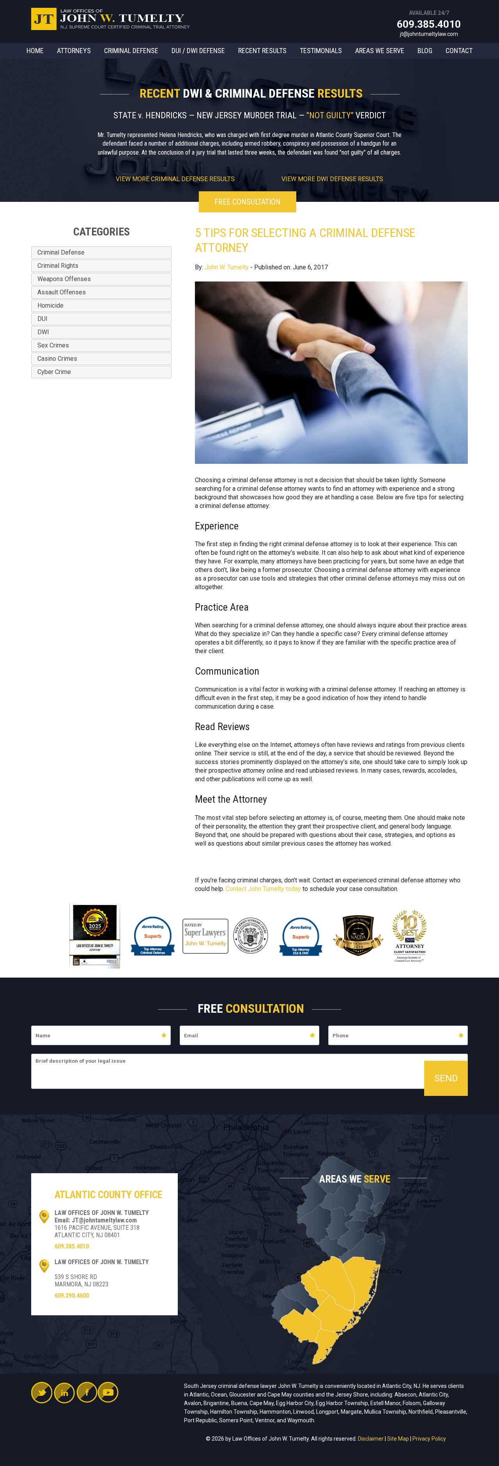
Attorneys (74, 50)
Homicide (50, 305)
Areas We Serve (379, 50)
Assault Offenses (61, 292)
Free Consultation (247, 202)
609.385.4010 (429, 24)
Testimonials (321, 50)
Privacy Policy (429, 1439)
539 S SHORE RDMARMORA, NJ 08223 (81, 1280)
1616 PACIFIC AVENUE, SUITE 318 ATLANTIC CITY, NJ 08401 (97, 1231)
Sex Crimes (53, 345)
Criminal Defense (131, 50)
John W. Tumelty (227, 267)
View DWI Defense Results (332, 179)
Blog (425, 50)
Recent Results (262, 50)
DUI (42, 318)
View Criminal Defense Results (175, 179)
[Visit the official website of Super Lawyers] (205, 922)
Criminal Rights (57, 265)
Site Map (398, 1439)
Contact (459, 50)
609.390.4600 (72, 1295)
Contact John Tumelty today (263, 888)
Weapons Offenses (64, 279)
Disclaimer (371, 1439)
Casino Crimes (57, 358)
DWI (43, 332)
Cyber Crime (54, 372)
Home (35, 50)
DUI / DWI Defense (198, 50)
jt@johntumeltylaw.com (429, 34)
